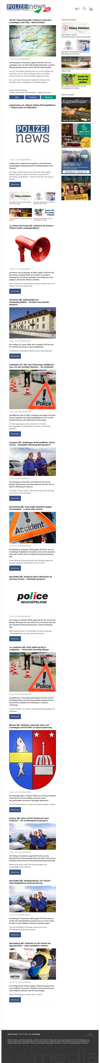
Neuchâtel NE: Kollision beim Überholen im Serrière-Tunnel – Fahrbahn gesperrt (30, 578)
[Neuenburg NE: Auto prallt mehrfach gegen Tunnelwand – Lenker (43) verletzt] (32, 527)
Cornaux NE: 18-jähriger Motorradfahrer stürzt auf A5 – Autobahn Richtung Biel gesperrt (32, 443)
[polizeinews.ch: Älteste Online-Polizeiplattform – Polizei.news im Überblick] (32, 133)
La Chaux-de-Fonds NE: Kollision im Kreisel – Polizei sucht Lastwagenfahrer (31, 227)
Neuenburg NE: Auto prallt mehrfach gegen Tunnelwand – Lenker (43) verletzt (30, 508)
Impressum (12, 1034)
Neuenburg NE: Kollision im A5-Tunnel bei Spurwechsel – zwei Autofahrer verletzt (30, 944)
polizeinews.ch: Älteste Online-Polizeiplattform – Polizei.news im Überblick (32, 106)
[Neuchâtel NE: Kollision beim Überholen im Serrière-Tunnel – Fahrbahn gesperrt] (32, 598)
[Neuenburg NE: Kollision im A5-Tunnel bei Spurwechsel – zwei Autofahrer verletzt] (32, 964)
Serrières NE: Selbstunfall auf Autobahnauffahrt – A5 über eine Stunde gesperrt (29, 302)
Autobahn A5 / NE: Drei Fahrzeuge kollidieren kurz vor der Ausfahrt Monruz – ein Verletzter (31, 365)
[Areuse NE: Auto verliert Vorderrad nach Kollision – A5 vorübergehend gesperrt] (32, 836)
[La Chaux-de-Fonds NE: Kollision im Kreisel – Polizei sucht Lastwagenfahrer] (32, 248)
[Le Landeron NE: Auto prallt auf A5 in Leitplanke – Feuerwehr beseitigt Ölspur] (32, 672)
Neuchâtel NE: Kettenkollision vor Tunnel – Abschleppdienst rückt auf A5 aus (30, 882)
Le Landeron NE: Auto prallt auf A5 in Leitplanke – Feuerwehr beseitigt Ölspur (29, 648)
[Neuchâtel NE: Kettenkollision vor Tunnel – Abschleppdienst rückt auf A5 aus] (32, 899)
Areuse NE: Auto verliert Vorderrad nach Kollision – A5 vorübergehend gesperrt (29, 819)
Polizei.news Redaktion (24, 59)
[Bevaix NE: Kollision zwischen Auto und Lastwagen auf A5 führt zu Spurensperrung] (32, 760)
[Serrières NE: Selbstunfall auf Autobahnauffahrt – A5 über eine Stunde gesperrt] (32, 322)
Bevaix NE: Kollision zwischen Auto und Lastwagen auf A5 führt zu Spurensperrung (30, 726)
